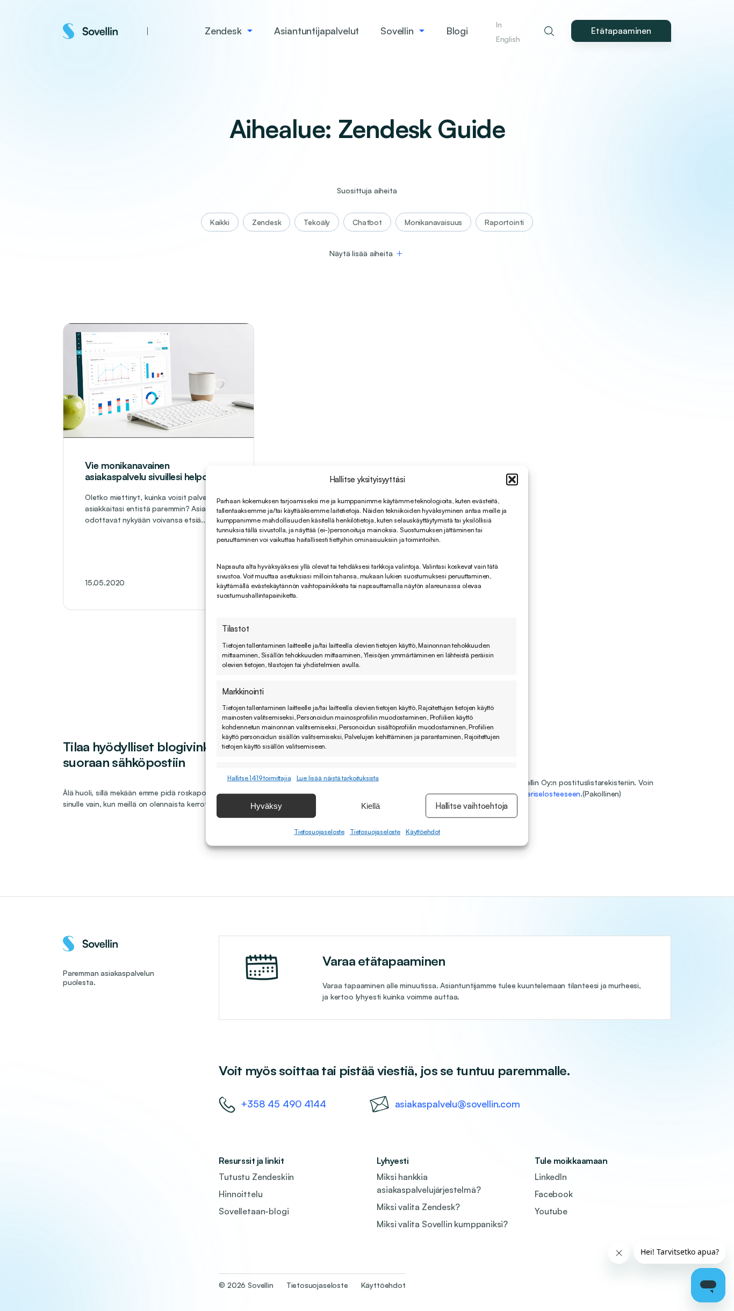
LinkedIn (551, 1176)
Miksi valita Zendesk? (418, 1206)
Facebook (554, 1194)
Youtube (551, 1211)
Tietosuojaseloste (319, 832)
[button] (512, 479)
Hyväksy (266, 805)
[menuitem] (228, 31)
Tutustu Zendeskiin (256, 1176)
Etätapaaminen (621, 30)
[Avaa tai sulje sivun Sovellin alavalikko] (421, 31)
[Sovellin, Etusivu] (105, 31)
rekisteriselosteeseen (544, 793)
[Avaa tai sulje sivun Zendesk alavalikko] (250, 31)
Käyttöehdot (423, 832)
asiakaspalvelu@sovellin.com (457, 1104)
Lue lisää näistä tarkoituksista (338, 778)
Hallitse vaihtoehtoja (471, 805)
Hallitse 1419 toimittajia (259, 778)
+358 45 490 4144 (283, 1104)
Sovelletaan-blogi (254, 1211)
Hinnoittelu (240, 1194)
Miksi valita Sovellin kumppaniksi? (442, 1224)
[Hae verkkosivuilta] (549, 31)
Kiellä (370, 805)
